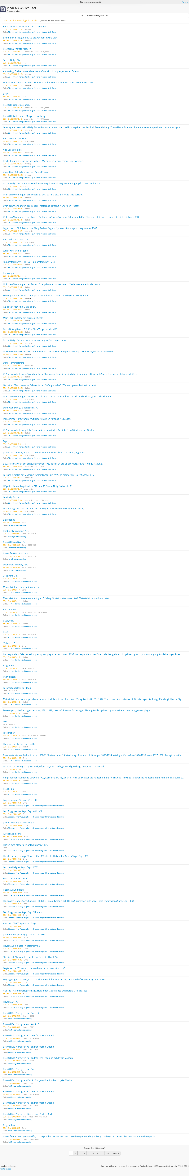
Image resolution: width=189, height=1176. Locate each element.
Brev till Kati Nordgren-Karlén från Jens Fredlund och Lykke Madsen (38, 1057)
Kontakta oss (5, 1169)
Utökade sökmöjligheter (94, 15)
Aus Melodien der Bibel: (15, 138)
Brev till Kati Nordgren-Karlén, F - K (21, 1013)
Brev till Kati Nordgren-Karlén (18, 1069)
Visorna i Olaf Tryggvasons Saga (19, 923)
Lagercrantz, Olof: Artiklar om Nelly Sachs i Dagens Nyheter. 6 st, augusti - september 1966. (50, 228)
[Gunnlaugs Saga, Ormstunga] (18, 822)
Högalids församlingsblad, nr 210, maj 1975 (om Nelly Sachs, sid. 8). (38, 486)
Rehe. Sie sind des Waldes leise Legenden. (24, 26)
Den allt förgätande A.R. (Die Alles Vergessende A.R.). (30, 329)
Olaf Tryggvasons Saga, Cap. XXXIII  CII (22, 811)
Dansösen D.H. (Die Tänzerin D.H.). (21, 407)
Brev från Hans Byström (15, 553)
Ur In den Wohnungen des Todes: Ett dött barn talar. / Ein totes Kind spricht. (43, 194)
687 (107, 1153)
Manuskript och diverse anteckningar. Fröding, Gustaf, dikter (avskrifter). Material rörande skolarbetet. (56, 598)
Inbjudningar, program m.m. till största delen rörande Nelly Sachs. (37, 418)
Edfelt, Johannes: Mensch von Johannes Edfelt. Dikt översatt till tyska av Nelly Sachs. (46, 295)
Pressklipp (8, 273)
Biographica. (9, 665)
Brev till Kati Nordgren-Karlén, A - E (21, 1024)
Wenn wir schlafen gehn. (16, 250)
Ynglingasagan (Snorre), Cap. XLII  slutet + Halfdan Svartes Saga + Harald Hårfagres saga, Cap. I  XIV (54, 979)
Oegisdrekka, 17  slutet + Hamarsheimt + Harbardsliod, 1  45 (34, 968)
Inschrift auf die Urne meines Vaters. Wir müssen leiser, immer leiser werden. (43, 161)
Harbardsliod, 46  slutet (15, 878)
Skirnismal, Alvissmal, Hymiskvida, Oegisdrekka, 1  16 (30, 957)
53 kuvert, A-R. (10, 643)
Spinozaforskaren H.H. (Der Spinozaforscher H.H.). (29, 261)
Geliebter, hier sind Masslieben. (19, 306)
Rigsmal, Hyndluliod (13, 889)
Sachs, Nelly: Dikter (13, 60)
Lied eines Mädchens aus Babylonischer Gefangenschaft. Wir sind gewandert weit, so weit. (50, 385)
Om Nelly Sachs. (11, 497)
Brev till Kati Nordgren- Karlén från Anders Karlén (28, 1114)
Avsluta (185, 2)
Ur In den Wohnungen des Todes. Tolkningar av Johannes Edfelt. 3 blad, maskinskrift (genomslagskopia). (57, 396)
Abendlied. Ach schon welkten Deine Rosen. (25, 172)
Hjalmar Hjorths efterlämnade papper (22, 581)
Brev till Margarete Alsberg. (17, 48)
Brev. (5, 631)
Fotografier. (9, 732)
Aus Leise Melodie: (12, 149)
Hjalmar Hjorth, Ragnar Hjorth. (19, 744)
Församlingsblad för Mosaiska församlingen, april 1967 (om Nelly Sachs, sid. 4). (44, 508)
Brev (5, 93)
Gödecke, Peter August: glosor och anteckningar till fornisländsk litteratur (36, 805)
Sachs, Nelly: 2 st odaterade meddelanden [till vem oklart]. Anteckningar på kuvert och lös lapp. (52, 183)
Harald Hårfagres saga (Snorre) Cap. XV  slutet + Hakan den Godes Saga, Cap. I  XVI (45, 856)
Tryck (6, 441)
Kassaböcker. (10, 609)
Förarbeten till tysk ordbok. (17, 687)
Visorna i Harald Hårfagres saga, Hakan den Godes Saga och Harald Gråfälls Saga (45, 990)
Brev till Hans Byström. (15, 542)
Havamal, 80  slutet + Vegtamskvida (21, 945)
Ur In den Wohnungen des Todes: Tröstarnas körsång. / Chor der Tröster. (41, 205)
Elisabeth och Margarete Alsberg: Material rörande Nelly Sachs (32, 32)
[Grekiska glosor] (12, 833)
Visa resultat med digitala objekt (52, 21)
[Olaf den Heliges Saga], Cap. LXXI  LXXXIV (24, 934)
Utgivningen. (9, 676)
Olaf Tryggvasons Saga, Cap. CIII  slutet (23, 912)
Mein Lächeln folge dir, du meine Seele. (23, 317)
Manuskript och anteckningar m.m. (21, 587)
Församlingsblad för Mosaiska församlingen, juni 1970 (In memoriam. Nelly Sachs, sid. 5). (49, 474)
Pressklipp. (8, 788)
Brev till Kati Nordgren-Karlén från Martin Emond (28, 1035)
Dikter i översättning (13, 362)
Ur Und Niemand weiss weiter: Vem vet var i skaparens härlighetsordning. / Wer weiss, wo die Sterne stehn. (59, 351)
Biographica (9, 519)
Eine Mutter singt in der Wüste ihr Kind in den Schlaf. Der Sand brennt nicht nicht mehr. (48, 82)
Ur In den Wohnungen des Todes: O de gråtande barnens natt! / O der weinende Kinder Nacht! (52, 284)
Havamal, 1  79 (10, 1001)
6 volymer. (8, 620)
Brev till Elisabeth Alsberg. (16, 104)
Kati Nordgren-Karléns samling (20, 1019)
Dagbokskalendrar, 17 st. (16, 530)
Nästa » (115, 1153)
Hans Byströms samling (17, 525)
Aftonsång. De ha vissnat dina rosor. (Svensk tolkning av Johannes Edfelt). (41, 71)
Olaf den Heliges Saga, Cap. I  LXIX (20, 867)
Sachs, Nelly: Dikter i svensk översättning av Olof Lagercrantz (34, 340)
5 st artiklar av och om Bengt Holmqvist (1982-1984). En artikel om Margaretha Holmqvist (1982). (53, 463)
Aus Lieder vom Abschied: (16, 239)
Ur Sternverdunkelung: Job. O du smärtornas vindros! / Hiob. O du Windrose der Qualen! (49, 430)
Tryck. (6, 721)
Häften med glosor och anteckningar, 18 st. (25, 844)
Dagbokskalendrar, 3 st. (15, 564)
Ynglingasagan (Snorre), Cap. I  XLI (20, 800)
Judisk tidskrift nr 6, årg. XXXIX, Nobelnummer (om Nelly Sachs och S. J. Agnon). (43, 452)
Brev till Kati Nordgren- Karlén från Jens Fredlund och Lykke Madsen (38, 1080)
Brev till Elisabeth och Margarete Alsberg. (24, 116)
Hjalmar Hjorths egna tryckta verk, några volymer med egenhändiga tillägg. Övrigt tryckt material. (53, 766)
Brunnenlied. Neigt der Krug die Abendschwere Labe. (30, 37)
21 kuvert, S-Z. (10, 575)
